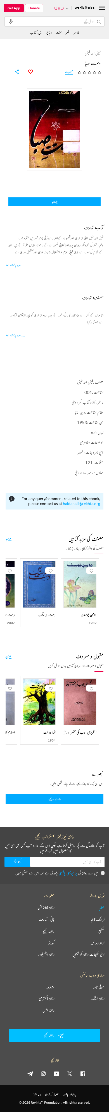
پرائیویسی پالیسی (68, 873)
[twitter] (69, 1073)
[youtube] (56, 1073)
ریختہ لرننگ (98, 998)
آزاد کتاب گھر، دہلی (84, 402)
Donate (34, 8)
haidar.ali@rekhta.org (81, 503)
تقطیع (101, 931)
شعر (67, 32)
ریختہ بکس (48, 1010)
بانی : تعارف (46, 919)
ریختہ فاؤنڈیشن (45, 907)
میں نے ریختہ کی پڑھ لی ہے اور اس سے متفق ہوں (56, 873)
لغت (58, 32)
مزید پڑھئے (15, 264)
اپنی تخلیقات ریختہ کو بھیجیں (88, 954)
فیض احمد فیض (85, 382)
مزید (8, 538)
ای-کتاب (36, 32)
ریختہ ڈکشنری (46, 998)
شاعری (84, 442)
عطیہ (102, 907)
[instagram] (43, 1073)
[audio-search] (10, 21)
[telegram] (30, 1073)
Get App (14, 8)
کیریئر (51, 943)
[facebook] (82, 1073)
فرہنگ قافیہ (98, 919)
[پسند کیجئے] (27, 71)
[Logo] (85, 8)
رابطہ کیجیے (48, 931)
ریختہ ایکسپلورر (46, 954)
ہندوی (50, 987)
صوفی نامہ (99, 987)
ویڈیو (49, 32)
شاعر (76, 32)
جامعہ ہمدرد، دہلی (84, 472)
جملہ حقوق (37, 1094)
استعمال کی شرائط (52, 1094)
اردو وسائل (98, 943)
